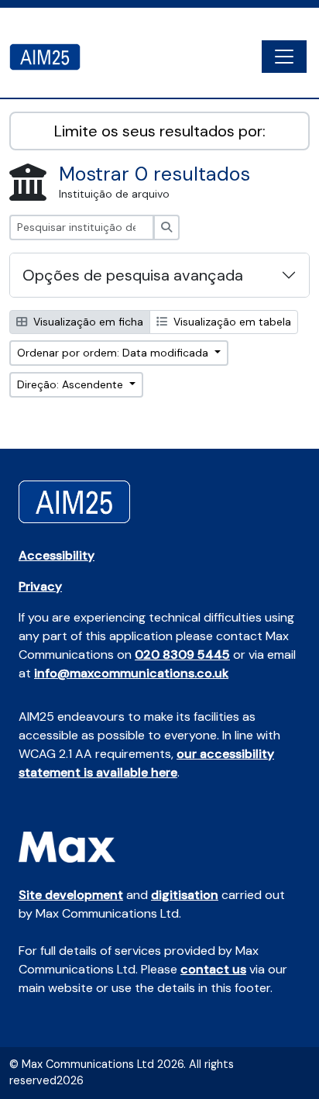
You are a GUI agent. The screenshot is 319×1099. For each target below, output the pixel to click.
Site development (71, 895)
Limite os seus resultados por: (160, 131)
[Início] (51, 57)
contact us (213, 969)
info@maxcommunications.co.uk (131, 673)
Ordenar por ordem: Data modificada (114, 353)
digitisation (184, 895)
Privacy (40, 586)
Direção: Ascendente (71, 384)
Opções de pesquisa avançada (132, 275)
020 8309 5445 (182, 654)
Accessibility (56, 555)
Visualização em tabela (230, 322)
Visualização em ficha (86, 322)
